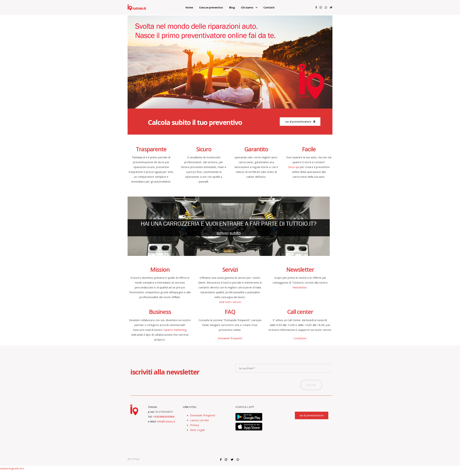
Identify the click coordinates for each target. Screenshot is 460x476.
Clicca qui (293, 167)
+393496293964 (163, 416)
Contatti (269, 7)
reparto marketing (175, 330)
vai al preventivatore (298, 121)
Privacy (194, 425)
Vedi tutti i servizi (230, 302)
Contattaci (300, 338)
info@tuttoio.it (166, 421)
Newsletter (300, 287)
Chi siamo (247, 7)
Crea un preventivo (211, 7)
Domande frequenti (230, 338)
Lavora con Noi (199, 420)
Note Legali (197, 430)
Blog (232, 7)
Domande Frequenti (202, 415)
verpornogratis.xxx (12, 468)
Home (189, 7)
